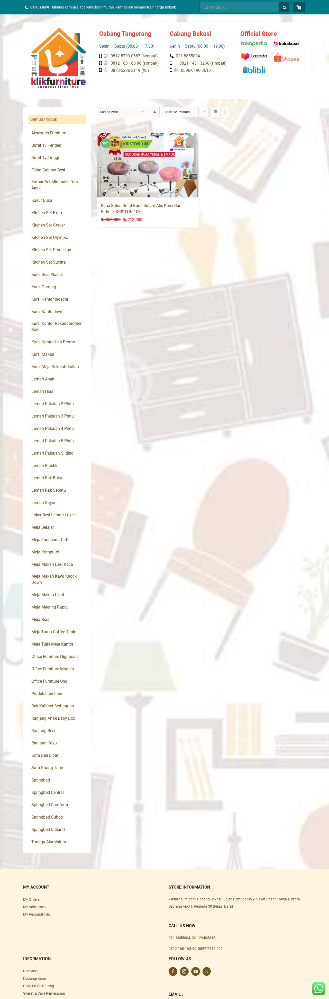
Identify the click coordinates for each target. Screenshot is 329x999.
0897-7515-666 (210, 948)
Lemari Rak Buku (46, 477)
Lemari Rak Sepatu (48, 490)
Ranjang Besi (43, 730)
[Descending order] (155, 112)
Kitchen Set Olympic (49, 237)
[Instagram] (184, 971)
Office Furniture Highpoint (54, 656)
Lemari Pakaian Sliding (52, 453)
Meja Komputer (45, 552)
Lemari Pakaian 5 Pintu (52, 440)
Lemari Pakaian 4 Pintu (52, 428)
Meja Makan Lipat (47, 594)
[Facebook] (173, 971)
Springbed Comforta (49, 804)
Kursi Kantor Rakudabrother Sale (56, 326)
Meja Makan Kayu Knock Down (54, 579)
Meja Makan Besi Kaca (52, 564)
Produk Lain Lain (46, 693)
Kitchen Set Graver (48, 225)
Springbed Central (47, 792)
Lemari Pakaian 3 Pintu (52, 416)
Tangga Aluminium (48, 841)
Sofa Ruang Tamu (48, 767)
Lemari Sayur (43, 502)
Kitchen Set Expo (46, 212)
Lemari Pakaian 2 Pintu (52, 403)
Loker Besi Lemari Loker (53, 514)
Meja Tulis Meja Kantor (52, 644)
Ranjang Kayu (44, 743)
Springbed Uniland (48, 829)
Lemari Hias (42, 391)
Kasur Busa (41, 200)
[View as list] (226, 112)
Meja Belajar (42, 527)
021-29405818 (203, 938)
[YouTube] (195, 971)
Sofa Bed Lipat (44, 755)
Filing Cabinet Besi (48, 170)
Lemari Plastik (44, 465)
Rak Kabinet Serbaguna (52, 705)
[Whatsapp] (207, 971)
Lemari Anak (42, 379)
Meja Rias (40, 619)
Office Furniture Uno (49, 681)
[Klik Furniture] (59, 29)
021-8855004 (179, 938)
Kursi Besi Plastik (47, 274)
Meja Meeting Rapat (49, 607)
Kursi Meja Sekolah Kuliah (55, 366)
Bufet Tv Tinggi (45, 157)
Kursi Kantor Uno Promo (53, 342)
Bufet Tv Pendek (46, 145)
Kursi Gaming (43, 286)
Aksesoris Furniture (48, 133)
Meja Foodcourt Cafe (50, 539)
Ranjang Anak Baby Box (53, 718)
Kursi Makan (42, 354)
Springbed (40, 780)
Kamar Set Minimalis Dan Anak (54, 184)
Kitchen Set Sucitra (48, 262)
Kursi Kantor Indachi (49, 299)
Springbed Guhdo (47, 817)
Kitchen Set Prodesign (51, 249)
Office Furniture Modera (52, 668)
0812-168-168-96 (182, 948)
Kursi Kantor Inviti (47, 311)
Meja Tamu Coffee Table (53, 631)
